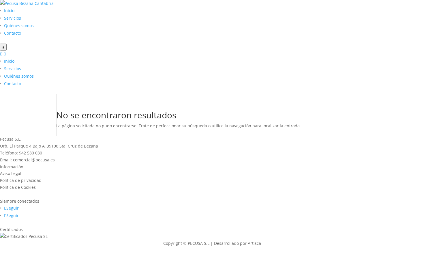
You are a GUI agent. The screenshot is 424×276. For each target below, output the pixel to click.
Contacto (12, 33)
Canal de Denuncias (19, 194)
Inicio (9, 10)
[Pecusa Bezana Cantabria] (27, 3)
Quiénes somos (19, 25)
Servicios (12, 18)
